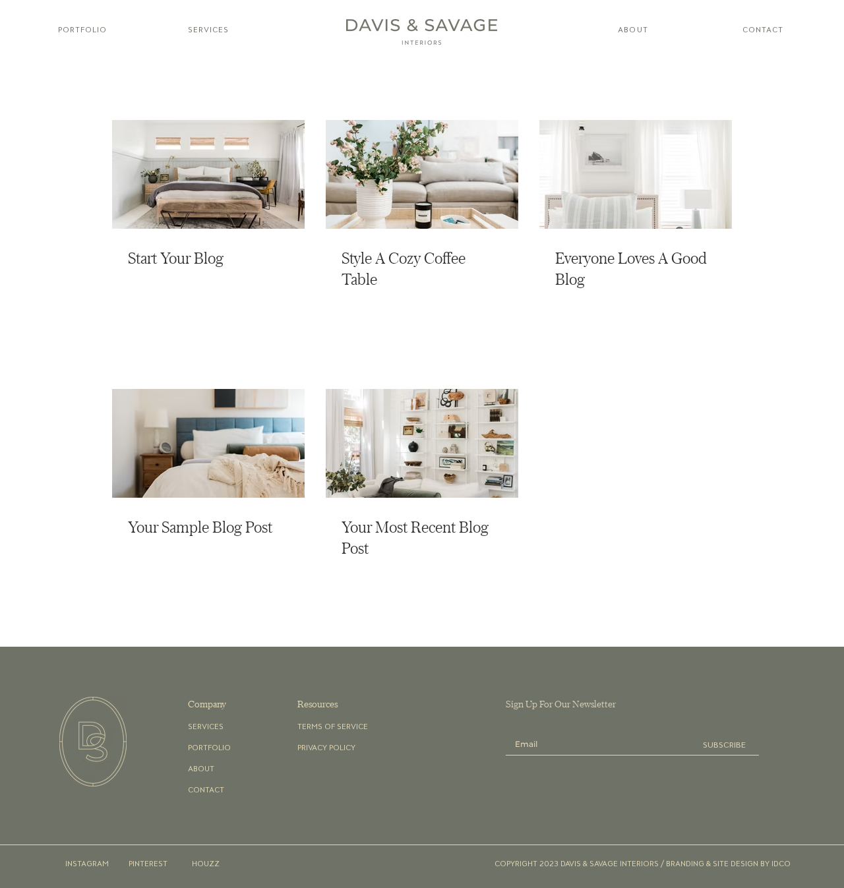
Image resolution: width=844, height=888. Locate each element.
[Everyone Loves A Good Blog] (635, 174)
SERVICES (206, 726)
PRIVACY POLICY (326, 747)
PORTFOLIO (209, 747)
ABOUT (201, 768)
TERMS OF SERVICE (332, 726)
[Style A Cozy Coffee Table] (422, 174)
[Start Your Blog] (208, 174)
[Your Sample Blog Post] (208, 443)
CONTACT (206, 789)
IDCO (781, 863)
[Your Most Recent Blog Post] (422, 443)
